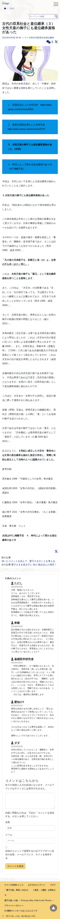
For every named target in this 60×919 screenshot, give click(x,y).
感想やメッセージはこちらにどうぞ (21, 911)
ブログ (12, 8)
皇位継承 (50, 37)
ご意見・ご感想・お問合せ (44, 890)
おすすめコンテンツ (36, 885)
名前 (7, 822)
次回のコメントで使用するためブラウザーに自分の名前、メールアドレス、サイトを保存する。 (29, 854)
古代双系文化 (39, 37)
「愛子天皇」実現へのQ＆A (16, 890)
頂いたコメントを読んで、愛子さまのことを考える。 (29, 561)
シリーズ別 (27, 37)
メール (8, 835)
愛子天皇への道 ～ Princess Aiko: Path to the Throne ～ (29, 900)
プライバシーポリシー (14, 905)
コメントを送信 (15, 866)
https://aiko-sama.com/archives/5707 (26, 129)
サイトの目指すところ (14, 885)
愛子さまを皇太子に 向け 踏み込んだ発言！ (34, 564)
